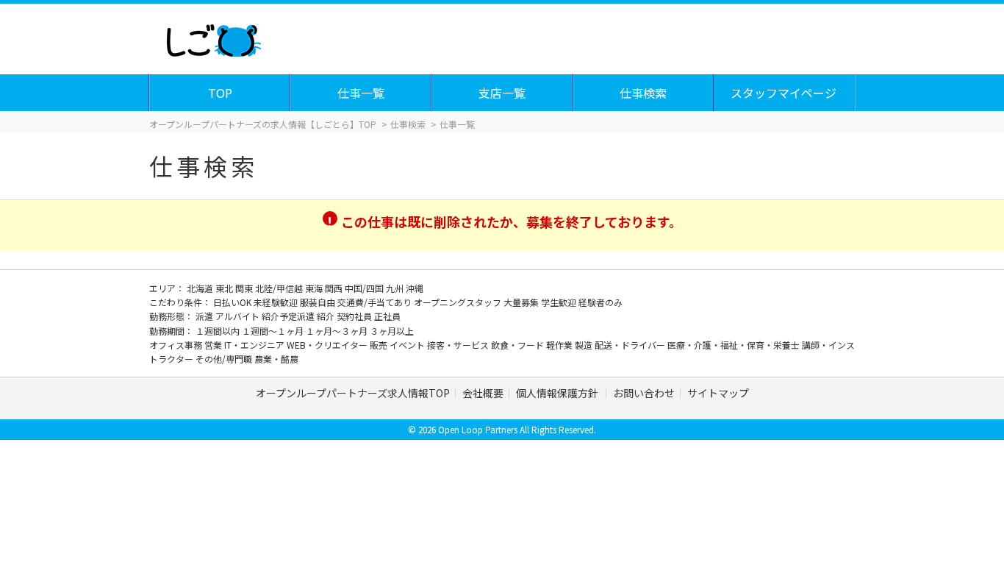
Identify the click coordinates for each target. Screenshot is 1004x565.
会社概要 (482, 392)
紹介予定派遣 (289, 316)
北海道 (201, 288)
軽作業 (560, 344)
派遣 (205, 316)
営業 (214, 344)
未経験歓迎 (277, 302)
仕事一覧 (360, 93)
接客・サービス (459, 344)
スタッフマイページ (783, 93)
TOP (220, 93)
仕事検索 (643, 93)
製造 (585, 344)
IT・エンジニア (255, 344)
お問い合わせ (644, 392)
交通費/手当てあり (375, 302)
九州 (396, 288)
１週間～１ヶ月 (274, 330)
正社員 (387, 316)
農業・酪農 (276, 358)
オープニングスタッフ (458, 302)
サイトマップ (718, 392)
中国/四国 (365, 288)
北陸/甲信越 (280, 288)
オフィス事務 (176, 344)
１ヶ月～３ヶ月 (338, 330)
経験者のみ (600, 302)
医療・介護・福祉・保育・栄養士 (734, 344)
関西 (335, 288)
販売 (380, 344)
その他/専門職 (225, 358)
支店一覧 (502, 93)
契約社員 (355, 316)
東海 (315, 288)
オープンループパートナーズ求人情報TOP (353, 392)
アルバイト (238, 316)
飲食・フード (518, 344)
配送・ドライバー (631, 344)
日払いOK (233, 302)
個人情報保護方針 (558, 392)
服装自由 (318, 302)
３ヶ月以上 (392, 330)
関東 (245, 288)
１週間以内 (219, 330)
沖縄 (414, 288)
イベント (408, 344)
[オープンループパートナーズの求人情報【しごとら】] (213, 36)
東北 (225, 288)
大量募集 (522, 302)
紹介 (327, 316)
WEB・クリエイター (328, 344)
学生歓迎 (559, 302)
